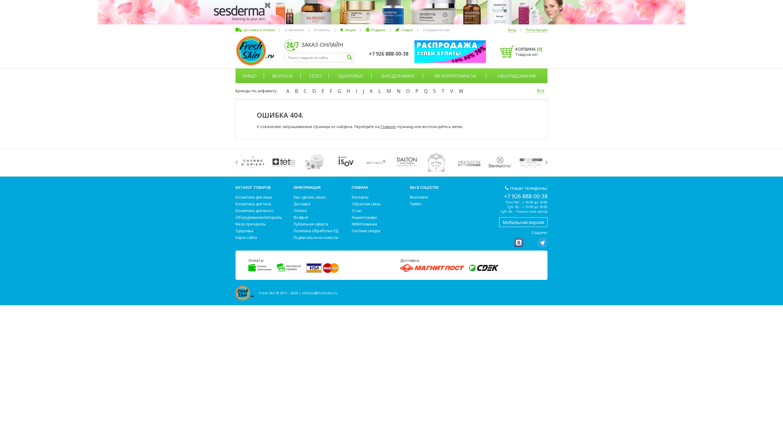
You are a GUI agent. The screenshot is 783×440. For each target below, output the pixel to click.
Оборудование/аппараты (259, 217)
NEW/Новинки (364, 224)
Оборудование (516, 76)
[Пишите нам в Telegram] (542, 243)
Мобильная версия (523, 222)
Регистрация (536, 30)
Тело (315, 76)
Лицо (250, 76)
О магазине (294, 30)
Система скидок (366, 230)
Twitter (416, 204)
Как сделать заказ (309, 197)
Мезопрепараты (455, 76)
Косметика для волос (255, 210)
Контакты (322, 30)
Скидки (407, 30)
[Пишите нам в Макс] (530, 242)
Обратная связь (366, 204)
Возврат (301, 217)
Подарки (378, 30)
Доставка (302, 204)
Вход (512, 30)
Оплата (300, 210)
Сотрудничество (436, 30)
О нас (357, 210)
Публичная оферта (311, 224)
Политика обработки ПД (316, 230)
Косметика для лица (254, 197)
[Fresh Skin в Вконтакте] (519, 243)
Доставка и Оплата (259, 30)
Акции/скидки (364, 217)
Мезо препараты (251, 224)
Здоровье (350, 76)
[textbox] (319, 57)
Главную (388, 126)
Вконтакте (419, 197)
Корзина (528, 49)
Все (540, 91)
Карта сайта (246, 237)
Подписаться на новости (316, 237)
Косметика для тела (253, 204)
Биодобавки (397, 76)
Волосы (282, 76)
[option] (254, 162)
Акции (350, 30)
